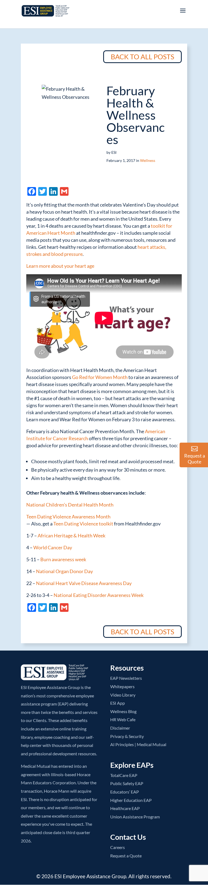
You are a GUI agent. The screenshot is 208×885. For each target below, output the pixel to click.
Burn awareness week (63, 559)
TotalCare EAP (123, 775)
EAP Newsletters (126, 678)
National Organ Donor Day (64, 571)
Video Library (122, 694)
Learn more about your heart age (60, 266)
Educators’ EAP (124, 791)
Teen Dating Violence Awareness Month (68, 517)
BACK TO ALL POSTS (142, 57)
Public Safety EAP (126, 783)
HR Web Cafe (122, 719)
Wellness (147, 160)
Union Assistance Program (135, 816)
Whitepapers (122, 686)
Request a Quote (126, 855)
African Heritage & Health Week (71, 535)
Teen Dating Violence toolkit (83, 524)
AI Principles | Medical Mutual (138, 744)
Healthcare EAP (125, 808)
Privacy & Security (127, 736)
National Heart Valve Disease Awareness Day (84, 583)
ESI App (117, 703)
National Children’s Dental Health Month (69, 505)
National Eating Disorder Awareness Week (99, 595)
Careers (117, 847)
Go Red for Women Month (100, 377)
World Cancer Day (52, 547)
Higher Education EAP (131, 800)
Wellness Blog (123, 711)
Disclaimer (120, 727)
